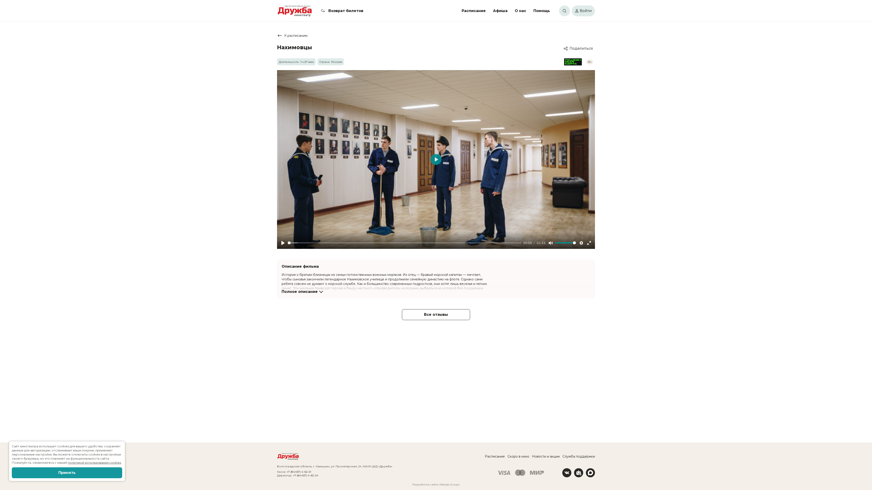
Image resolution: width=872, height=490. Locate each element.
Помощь (541, 11)
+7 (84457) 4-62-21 (299, 471)
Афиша (500, 11)
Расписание (474, 11)
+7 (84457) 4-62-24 (305, 475)
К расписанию (296, 36)
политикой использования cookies (94, 462)
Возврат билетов (345, 11)
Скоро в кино (518, 456)
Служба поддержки (578, 456)
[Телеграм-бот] (578, 472)
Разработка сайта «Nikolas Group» (436, 484)
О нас (520, 11)
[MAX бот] (590, 472)
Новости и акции (546, 456)
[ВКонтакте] (566, 472)
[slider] (405, 243)
